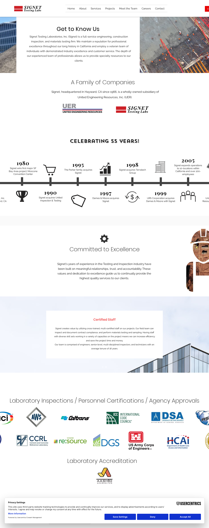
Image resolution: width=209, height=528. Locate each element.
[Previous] (12, 334)
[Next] (197, 334)
